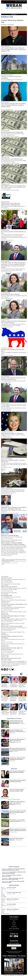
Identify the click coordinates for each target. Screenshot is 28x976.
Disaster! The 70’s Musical (12, 899)
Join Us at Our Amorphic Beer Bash (7, 1)
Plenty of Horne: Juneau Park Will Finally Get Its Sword (17, 820)
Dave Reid (10, 555)
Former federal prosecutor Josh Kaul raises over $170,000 (13, 405)
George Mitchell (10, 298)
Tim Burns (9, 382)
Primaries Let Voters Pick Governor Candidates (11, 77)
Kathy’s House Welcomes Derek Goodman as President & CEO (17, 790)
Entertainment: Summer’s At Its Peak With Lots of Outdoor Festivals (18, 811)
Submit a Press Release (14, 928)
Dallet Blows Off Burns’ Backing (10, 294)
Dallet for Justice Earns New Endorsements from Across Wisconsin (13, 322)
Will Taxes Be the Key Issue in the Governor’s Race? (11, 659)
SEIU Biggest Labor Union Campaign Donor (13, 186)
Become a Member (14, 919)
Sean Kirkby (10, 494)
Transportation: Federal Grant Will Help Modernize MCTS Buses (17, 758)
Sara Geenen (10, 109)
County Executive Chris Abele (13, 513)
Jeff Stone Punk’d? (6, 578)
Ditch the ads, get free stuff (14, 952)
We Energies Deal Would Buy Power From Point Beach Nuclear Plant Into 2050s (18, 750)
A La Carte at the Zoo (11, 887)
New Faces (14, 769)
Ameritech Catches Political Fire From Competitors (12, 637)
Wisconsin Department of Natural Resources (15, 209)
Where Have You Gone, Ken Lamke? (11, 626)
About (14, 920)
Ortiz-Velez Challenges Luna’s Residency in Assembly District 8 (17, 730)
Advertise (14, 922)
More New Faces (4, 797)
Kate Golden (9, 467)
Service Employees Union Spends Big (12, 132)
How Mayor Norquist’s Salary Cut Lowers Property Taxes (13, 616)
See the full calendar (5, 913)
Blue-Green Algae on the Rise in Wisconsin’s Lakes (12, 875)
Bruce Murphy (10, 538)
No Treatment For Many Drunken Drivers (13, 490)
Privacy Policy (14, 926)
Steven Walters (10, 80)
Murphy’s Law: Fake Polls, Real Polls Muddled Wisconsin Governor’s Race (13, 869)
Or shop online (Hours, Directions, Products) (14, 974)
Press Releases (10, 24)
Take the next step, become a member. (14, 951)
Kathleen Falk (7, 16)
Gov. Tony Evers (10, 240)
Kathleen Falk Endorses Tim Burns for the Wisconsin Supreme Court (13, 378)
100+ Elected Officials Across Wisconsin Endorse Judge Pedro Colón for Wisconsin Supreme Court (13, 49)
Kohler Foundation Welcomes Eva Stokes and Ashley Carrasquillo (17, 771)
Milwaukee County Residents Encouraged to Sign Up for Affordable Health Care (14, 508)
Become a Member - (19, 1)
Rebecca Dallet (10, 326)
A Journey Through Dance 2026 (14, 892)
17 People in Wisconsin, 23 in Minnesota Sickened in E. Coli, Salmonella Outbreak (16, 722)
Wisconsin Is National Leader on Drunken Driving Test (13, 461)
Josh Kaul (9, 271)
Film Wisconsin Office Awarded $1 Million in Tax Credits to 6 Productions (17, 741)
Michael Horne (10, 582)
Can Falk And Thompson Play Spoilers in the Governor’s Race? (14, 605)
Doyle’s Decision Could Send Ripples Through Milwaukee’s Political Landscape (13, 543)
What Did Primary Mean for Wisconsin (12, 433)
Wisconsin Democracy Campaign (13, 136)
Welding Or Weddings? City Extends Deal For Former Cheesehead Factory (18, 830)
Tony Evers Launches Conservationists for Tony (13, 232)
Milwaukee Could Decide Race (10, 535)
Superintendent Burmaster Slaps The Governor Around (12, 648)
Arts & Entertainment (14, 799)
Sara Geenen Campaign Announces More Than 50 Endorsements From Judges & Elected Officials (13, 105)
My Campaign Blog (6, 595)
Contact (14, 924)
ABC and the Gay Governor (9, 587)
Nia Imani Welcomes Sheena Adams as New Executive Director (17, 781)
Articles (4, 24)
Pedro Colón (9, 53)
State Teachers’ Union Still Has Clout (11, 159)
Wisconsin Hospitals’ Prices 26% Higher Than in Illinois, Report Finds (12, 879)
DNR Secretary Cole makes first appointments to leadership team (10, 204)
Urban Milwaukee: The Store (14, 955)
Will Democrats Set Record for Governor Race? (13, 350)
